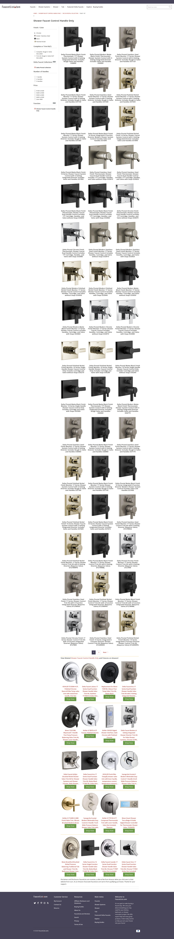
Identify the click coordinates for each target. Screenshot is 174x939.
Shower (56, 7)
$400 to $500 (40, 97)
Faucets (32, 7)
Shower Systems (44, 7)
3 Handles (39, 81)
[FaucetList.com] (15, 7)
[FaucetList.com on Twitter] (35, 903)
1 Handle (39, 77)
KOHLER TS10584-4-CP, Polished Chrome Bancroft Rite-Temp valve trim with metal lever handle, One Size (70, 691)
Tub (62, 7)
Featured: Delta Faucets (75, 7)
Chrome (38, 33)
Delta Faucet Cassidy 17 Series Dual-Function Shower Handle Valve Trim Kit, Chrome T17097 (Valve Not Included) (109, 866)
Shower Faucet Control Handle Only (45, 110)
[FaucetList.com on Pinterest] (41, 903)
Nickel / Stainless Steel (43, 36)
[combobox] (159, 7)
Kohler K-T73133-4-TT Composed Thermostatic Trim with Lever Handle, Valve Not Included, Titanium (109, 822)
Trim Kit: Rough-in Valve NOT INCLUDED (45, 57)
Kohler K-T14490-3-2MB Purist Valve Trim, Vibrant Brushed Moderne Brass (70, 820)
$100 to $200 (40, 91)
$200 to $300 (40, 93)
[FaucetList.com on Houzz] (47, 903)
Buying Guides (98, 7)
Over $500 (39, 99)
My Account (58, 901)
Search (76, 917)
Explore (89, 7)
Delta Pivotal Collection (43, 67)
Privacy (76, 921)
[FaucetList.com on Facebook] (38, 903)
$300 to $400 (40, 95)
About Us (77, 910)
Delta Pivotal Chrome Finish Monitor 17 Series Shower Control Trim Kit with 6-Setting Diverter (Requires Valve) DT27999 (127, 545)
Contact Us (57, 904)
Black (38, 39)
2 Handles (39, 79)
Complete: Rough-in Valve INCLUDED (44, 53)
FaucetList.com (43, 931)
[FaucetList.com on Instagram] (44, 903)
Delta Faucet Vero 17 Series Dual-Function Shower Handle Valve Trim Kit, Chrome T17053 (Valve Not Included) (129, 866)
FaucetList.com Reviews (82, 914)
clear (54, 61)
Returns (56, 908)
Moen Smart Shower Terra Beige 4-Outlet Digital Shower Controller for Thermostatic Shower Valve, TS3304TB (129, 822)
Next (105, 652)
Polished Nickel (41, 41)
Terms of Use (78, 924)
